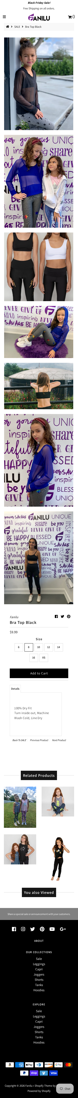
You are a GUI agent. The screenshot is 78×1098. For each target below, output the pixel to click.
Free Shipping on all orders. (39, 8)
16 (33, 657)
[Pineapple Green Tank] (58, 800)
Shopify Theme (43, 1086)
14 (58, 647)
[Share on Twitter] (63, 616)
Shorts (39, 980)
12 (48, 647)
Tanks (39, 985)
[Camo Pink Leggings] (20, 806)
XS (43, 657)
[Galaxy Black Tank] (20, 848)
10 (38, 647)
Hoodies (38, 990)
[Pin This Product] (68, 616)
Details (15, 689)
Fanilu (29, 1086)
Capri (39, 969)
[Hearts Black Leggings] (58, 856)
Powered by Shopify (39, 1091)
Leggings (39, 964)
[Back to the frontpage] (8, 27)
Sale (39, 959)
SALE (17, 27)
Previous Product (39, 740)
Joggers (39, 974)
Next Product (59, 740)
